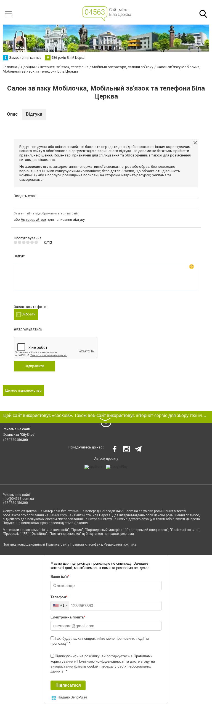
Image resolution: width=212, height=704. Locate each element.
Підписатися (68, 685)
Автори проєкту (106, 459)
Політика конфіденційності (24, 544)
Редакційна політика (120, 544)
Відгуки (34, 114)
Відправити (34, 366)
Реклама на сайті (16, 429)
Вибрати (28, 314)
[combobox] (60, 605)
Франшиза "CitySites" (19, 435)
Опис (12, 114)
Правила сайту (57, 544)
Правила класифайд (86, 544)
